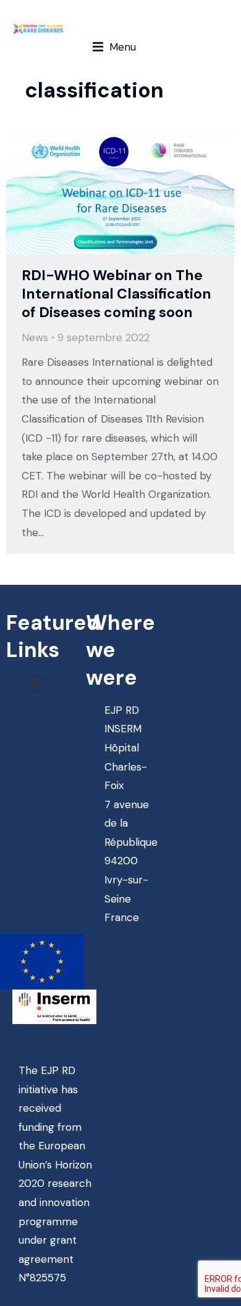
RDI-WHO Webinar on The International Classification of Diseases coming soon (116, 293)
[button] (114, 47)
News (35, 337)
